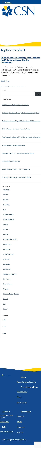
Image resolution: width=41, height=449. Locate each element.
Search (4, 90)
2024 (4, 333)
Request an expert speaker (26, 382)
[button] (3, 2)
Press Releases (22, 392)
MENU (8, 2)
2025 (4, 326)
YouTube (20, 432)
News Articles (22, 403)
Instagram (20, 427)
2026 (4, 319)
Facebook (20, 416)
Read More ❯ (5, 81)
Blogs (19, 397)
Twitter (19, 422)
